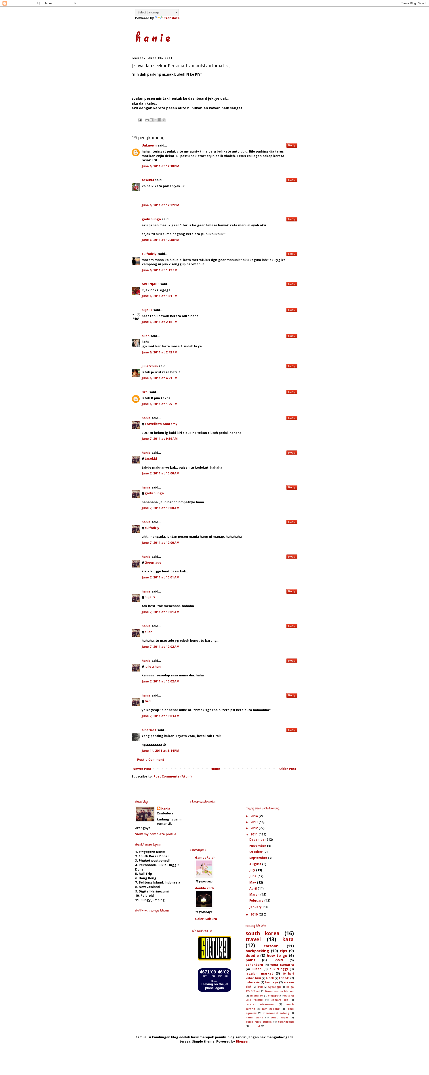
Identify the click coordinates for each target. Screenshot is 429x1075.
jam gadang (271, 1008)
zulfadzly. (149, 254)
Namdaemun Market (279, 991)
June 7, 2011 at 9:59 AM (160, 438)
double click (204, 888)
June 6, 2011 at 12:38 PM (160, 240)
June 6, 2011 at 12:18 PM (160, 166)
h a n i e (152, 37)
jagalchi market (259, 973)
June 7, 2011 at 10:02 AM (160, 646)
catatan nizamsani (260, 1004)
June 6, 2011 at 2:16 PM (159, 322)
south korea (263, 933)
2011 (254, 834)
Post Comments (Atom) (173, 776)
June (253, 876)
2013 (254, 822)
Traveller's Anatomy (161, 424)
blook (270, 978)
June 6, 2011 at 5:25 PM (159, 404)
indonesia (253, 982)
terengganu (286, 1021)
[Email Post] (139, 120)
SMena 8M (256, 995)
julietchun (150, 366)
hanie (146, 418)
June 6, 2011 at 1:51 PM (159, 296)
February (256, 900)
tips (283, 950)
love (260, 987)
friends (284, 978)
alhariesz (149, 730)
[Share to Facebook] (160, 120)
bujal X (147, 310)
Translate (172, 18)
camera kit (279, 999)
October (256, 852)
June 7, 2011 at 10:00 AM (160, 473)
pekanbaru (254, 964)
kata (288, 939)
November (258, 845)
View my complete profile (155, 834)
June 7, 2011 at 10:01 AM (160, 577)
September (258, 858)
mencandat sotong (276, 1013)
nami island (254, 1017)
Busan (256, 969)
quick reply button (259, 1021)
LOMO (278, 960)
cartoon (271, 945)
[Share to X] (155, 120)
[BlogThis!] (151, 120)
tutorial (255, 1026)
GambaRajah (205, 857)
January (256, 907)
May (253, 882)
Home (215, 769)
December (258, 839)
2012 (254, 828)
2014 (254, 816)
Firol (145, 392)
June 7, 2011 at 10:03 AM (160, 716)
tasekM (148, 180)
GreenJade (153, 562)
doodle (252, 955)
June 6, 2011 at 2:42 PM (159, 352)
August (255, 864)
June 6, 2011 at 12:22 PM (160, 205)
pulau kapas (279, 1017)
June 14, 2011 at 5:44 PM (160, 750)
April (253, 888)
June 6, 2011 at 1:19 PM (159, 270)
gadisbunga (151, 219)
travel (253, 939)
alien (145, 336)
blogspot (274, 995)
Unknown (149, 145)
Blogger (242, 1041)
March (254, 894)
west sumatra (282, 964)
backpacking (257, 950)
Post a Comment (150, 759)
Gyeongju (274, 986)
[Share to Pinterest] (164, 120)
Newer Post (142, 769)
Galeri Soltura (206, 919)
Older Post (287, 769)
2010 (254, 914)
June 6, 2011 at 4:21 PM (159, 378)
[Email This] (147, 120)
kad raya (271, 982)
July (252, 870)
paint (250, 959)
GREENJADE (150, 284)
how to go (277, 955)
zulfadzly (152, 528)
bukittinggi (278, 969)
